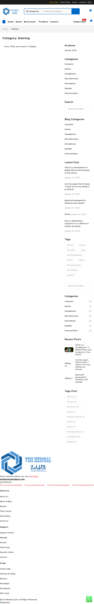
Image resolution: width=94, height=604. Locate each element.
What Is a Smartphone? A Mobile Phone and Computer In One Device (77, 170)
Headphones (70, 74)
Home (5, 29)
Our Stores (33, 476)
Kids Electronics (71, 78)
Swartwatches (71, 93)
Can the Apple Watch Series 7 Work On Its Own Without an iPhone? (77, 186)
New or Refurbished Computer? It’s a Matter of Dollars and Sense (77, 223)
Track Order (65, 2)
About (74, 2)
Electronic (71, 250)
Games (68, 69)
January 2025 (70, 50)
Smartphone (70, 83)
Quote (67, 214)
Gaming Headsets (74, 255)
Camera (82, 245)
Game (83, 250)
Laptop (81, 260)
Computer (69, 64)
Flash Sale (53, 2)
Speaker (68, 88)
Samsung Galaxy (74, 265)
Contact (82, 2)
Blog (90, 2)
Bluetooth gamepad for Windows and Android (75, 201)
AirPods (70, 245)
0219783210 (6, 482)
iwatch (70, 260)
